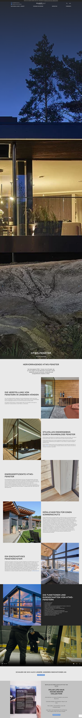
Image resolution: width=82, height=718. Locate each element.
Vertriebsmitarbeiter (35, 570)
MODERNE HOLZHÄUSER (38, 6)
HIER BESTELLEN (56, 714)
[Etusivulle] (41, 3)
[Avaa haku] (67, 3)
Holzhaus (47, 445)
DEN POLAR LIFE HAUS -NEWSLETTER (51, 0)
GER (70, 3)
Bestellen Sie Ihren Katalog (17, 4)
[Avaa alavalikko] (24, 6)
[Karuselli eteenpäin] (79, 286)
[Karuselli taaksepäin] (3, 286)
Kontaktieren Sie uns (16, 2)
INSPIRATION (54, 6)
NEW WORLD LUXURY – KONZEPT (17, 6)
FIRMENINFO (68, 6)
